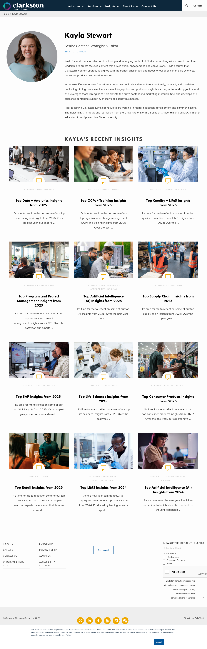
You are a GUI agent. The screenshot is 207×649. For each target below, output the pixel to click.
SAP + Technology (46, 386)
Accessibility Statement (47, 564)
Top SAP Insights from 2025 (39, 396)
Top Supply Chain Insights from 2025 (168, 298)
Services (92, 6)
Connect (103, 550)
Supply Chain (175, 285)
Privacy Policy (48, 550)
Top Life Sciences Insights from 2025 (103, 398)
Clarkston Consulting (23, 6)
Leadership (46, 544)
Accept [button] (159, 642)
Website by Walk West (194, 618)
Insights (110, 6)
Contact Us (149, 6)
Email (68, 51)
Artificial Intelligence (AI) (103, 289)
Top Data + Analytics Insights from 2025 (39, 202)
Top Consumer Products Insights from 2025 (168, 398)
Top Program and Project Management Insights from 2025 (39, 301)
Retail (46, 476)
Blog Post (28, 190)
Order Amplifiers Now (13, 564)
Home (5, 13)
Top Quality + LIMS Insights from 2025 (168, 202)
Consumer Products (175, 386)
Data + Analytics (45, 190)
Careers (198, 5)
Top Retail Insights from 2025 (39, 487)
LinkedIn (82, 51)
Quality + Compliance (175, 190)
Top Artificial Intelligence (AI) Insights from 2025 (103, 298)
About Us (128, 6)
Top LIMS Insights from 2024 (103, 487)
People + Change (110, 190)
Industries (73, 6)
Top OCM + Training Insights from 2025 (104, 202)
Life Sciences (110, 386)
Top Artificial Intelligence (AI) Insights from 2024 (168, 489)
